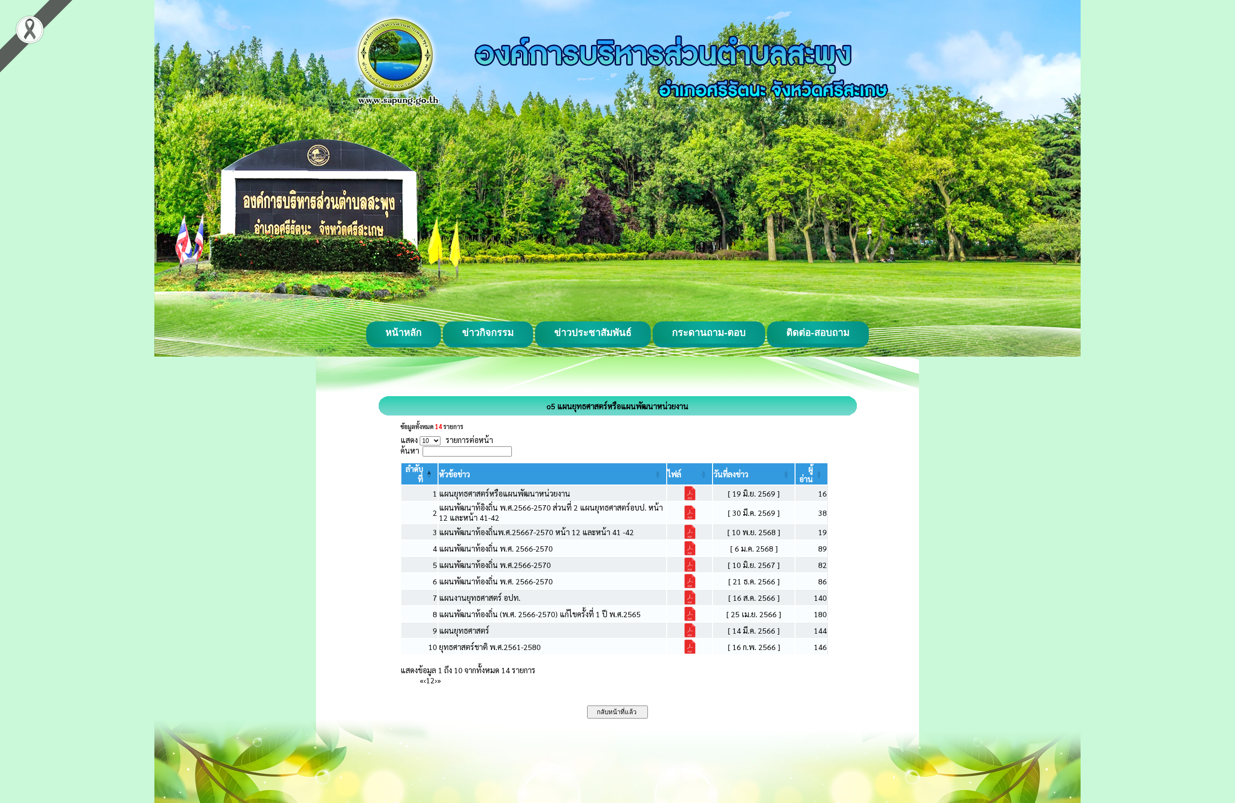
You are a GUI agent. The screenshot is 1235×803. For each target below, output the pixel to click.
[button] (454, 474)
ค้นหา (409, 450)
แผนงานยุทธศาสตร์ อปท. (480, 598)
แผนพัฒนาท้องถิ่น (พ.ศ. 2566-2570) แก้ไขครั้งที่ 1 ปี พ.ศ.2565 (540, 614)
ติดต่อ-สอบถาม (818, 332)
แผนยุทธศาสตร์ (464, 630)
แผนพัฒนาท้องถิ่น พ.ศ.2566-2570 (495, 565)
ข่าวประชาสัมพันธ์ (592, 332)
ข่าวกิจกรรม (488, 332)
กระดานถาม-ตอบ (709, 332)
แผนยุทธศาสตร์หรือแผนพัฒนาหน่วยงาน (504, 493)
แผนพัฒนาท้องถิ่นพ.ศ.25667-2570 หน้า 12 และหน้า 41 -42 (536, 532)
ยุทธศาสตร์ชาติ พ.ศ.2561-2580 (490, 647)
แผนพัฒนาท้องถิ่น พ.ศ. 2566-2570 (496, 548)
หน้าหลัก (403, 332)
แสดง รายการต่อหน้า (446, 440)
